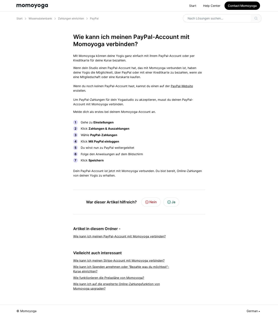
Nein (153, 202)
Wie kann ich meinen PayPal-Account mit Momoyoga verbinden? (119, 236)
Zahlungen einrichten (71, 18)
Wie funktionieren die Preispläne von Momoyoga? (108, 278)
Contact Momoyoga (242, 6)
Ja (173, 202)
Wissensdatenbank (40, 18)
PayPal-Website (182, 86)
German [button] (252, 311)
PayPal (94, 18)
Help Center (211, 6)
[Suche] (256, 18)
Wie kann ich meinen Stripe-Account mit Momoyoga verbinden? (119, 260)
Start (192, 6)
